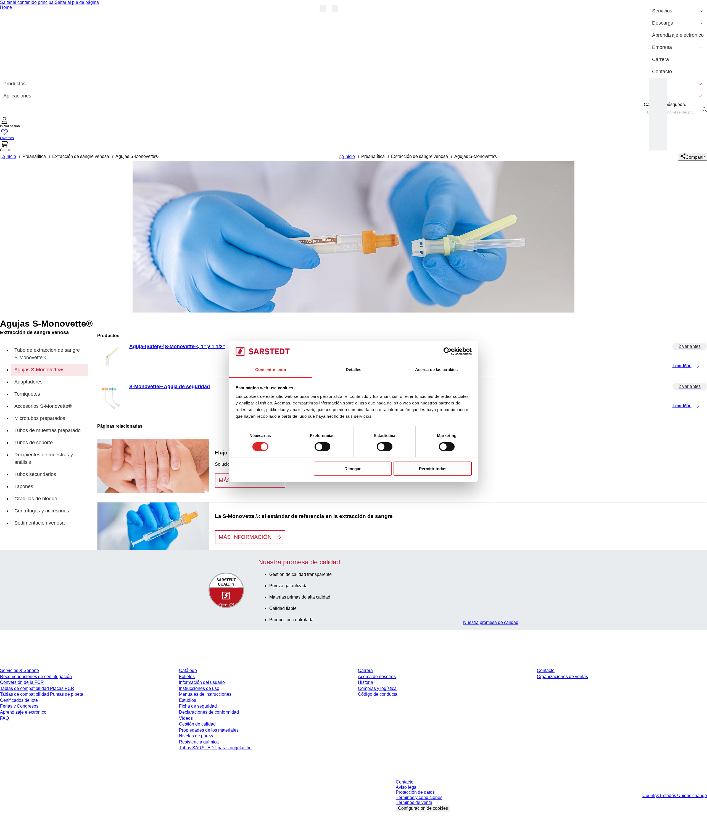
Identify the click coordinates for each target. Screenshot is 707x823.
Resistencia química (199, 742)
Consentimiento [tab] (270, 369)
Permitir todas (432, 468)
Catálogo (188, 670)
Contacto (546, 670)
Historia (365, 682)
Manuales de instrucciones (205, 694)
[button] (10, 123)
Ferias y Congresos (19, 706)
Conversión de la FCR (22, 682)
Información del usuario (202, 682)
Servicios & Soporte (19, 670)
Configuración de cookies (423, 808)
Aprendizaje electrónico (23, 712)
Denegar (352, 468)
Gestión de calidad (197, 724)
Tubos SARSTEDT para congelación (215, 747)
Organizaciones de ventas (562, 676)
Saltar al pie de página (77, 2)
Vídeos (186, 718)
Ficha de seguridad (198, 706)
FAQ (4, 718)
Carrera (365, 670)
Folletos (187, 676)
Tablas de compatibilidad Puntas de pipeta (41, 694)
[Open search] (705, 109)
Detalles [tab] (354, 369)
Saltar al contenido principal (27, 2)
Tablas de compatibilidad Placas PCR (37, 688)
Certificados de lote (19, 700)
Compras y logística (377, 688)
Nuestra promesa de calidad (490, 622)
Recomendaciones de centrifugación (36, 676)
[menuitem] (678, 11)
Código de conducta (377, 694)
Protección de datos (415, 792)
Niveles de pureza (197, 736)
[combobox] (672, 112)
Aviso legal (407, 787)
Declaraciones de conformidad (209, 712)
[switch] (322, 446)
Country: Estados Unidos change (674, 795)
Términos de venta (414, 802)
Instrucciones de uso (199, 688)
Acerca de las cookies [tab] (436, 369)
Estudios (187, 700)
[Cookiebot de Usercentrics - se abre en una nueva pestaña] (447, 351)
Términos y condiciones (419, 797)
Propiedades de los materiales (209, 730)
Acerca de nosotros (377, 676)
